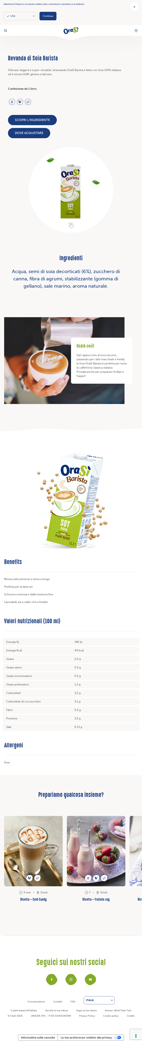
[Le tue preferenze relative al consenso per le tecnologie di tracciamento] (136, 1036)
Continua (48, 16)
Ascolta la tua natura (56, 1010)
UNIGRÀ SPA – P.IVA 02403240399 (51, 1016)
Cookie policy (110, 1016)
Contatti (57, 1001)
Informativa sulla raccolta (38, 1037)
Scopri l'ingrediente (32, 120)
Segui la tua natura (86, 1010)
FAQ (72, 1001)
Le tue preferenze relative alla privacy (86, 1037)
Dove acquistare (29, 133)
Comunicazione (36, 1001)
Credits (131, 1016)
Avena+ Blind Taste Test (118, 1010)
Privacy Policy (87, 1016)
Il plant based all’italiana (24, 1010)
